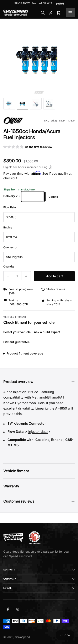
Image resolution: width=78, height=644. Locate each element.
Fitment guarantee (16, 342)
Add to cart (54, 276)
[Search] (42, 12)
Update (53, 196)
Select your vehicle (17, 332)
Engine (7, 227)
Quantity (9, 266)
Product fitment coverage (24, 353)
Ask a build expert (47, 332)
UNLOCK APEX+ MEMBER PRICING (39, 3)
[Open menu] (70, 12)
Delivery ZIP (11, 196)
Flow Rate (9, 207)
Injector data (38, 431)
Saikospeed (22, 637)
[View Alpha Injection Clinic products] (13, 121)
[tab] (9, 103)
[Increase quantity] (26, 276)
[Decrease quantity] (8, 276)
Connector (10, 247)
